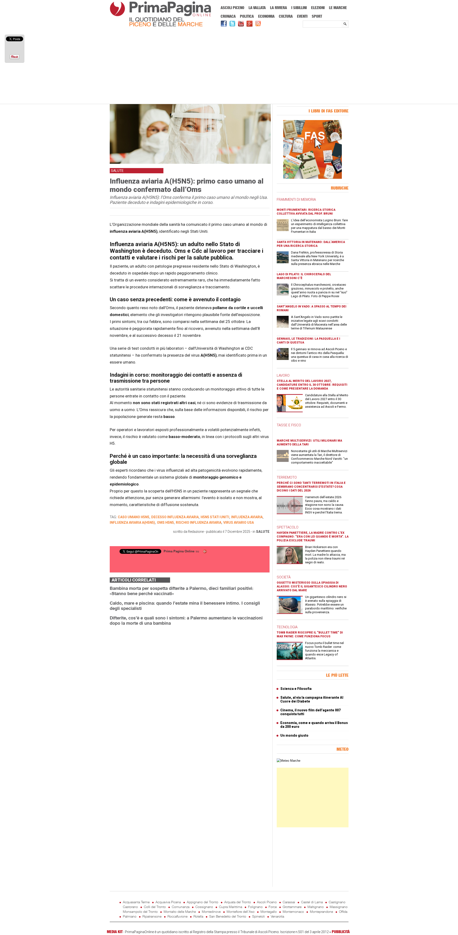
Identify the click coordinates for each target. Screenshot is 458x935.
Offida (343, 911)
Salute (263, 532)
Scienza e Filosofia (296, 689)
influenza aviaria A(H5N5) (132, 522)
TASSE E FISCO (289, 425)
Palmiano (129, 916)
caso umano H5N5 (133, 517)
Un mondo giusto (294, 735)
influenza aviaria (247, 517)
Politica (247, 16)
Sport (317, 16)
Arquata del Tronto (237, 902)
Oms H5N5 (165, 522)
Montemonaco (293, 911)
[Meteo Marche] (288, 760)
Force (273, 907)
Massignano (339, 907)
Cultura (286, 16)
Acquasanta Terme (136, 902)
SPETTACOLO (287, 527)
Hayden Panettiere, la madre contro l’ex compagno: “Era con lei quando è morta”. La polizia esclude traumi (313, 536)
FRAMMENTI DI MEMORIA (296, 199)
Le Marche (338, 7)
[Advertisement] (229, 66)
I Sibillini (299, 7)
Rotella (198, 916)
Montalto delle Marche (180, 911)
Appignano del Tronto (202, 902)
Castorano (130, 907)
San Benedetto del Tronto (227, 916)
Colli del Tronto (155, 907)
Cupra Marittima (230, 907)
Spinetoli (258, 916)
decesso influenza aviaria (175, 517)
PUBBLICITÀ (341, 931)
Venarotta (277, 916)
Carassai (289, 902)
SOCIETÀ (284, 577)
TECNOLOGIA (287, 627)
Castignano (337, 902)
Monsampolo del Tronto (140, 911)
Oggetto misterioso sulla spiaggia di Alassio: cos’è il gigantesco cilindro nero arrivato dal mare (312, 586)
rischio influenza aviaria (198, 522)
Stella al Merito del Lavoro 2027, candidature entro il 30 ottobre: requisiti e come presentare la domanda (312, 384)
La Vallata (257, 7)
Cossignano (204, 907)
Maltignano (315, 907)
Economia (266, 16)
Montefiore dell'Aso (241, 911)
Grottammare (292, 907)
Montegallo (268, 911)
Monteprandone (321, 911)
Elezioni (318, 7)
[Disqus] (190, 689)
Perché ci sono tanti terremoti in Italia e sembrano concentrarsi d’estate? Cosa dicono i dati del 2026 (311, 486)
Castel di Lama (312, 902)
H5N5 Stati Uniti (215, 517)
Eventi (302, 16)
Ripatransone (151, 916)
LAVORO (283, 375)
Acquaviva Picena (168, 902)
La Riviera (278, 7)
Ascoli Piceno (232, 7)
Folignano (255, 907)
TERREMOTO (287, 477)
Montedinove (211, 911)
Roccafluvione (177, 916)
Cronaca (228, 16)
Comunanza (180, 907)
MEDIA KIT (115, 931)
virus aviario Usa (238, 522)
